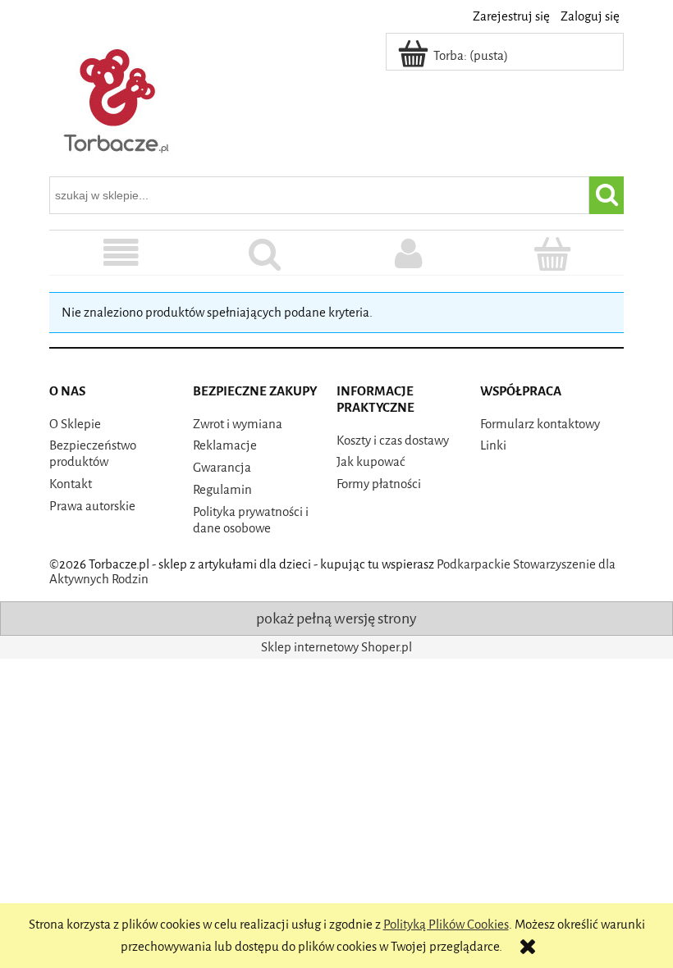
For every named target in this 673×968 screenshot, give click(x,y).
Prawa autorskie (92, 506)
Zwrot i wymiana (237, 424)
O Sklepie (75, 424)
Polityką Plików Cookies (446, 924)
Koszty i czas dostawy (392, 440)
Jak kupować (370, 462)
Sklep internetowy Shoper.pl (336, 647)
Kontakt (70, 484)
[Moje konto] (408, 254)
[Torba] (552, 254)
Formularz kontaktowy (540, 424)
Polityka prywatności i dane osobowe (251, 520)
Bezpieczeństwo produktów (92, 453)
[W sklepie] (121, 254)
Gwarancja (222, 467)
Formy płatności (378, 484)
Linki (493, 445)
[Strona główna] (117, 98)
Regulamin (222, 490)
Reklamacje (225, 445)
